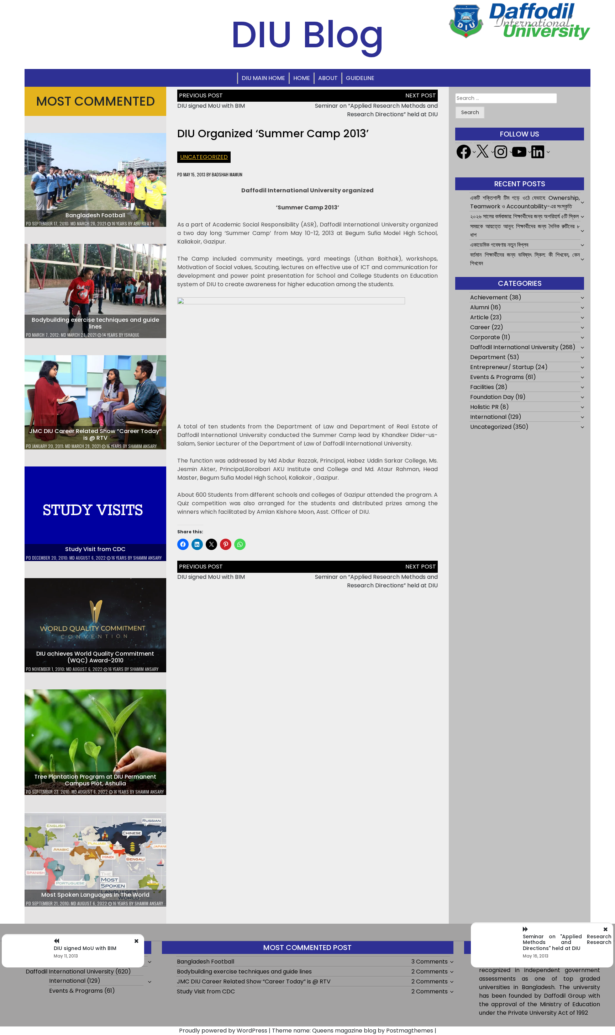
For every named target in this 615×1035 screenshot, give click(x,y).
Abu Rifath (143, 223)
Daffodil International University (514, 347)
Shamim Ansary (142, 446)
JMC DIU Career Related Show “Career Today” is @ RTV (95, 434)
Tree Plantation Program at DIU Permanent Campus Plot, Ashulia (95, 780)
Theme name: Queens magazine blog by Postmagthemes (352, 1030)
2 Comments (429, 971)
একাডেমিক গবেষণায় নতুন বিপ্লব (499, 245)
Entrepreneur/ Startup (502, 367)
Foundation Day (492, 397)
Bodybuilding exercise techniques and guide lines (95, 323)
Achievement (489, 297)
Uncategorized (204, 157)
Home (301, 78)
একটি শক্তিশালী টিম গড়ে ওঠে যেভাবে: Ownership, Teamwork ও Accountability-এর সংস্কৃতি (524, 202)
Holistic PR (484, 407)
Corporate (485, 337)
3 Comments (429, 961)
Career (480, 327)
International (488, 417)
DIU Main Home (263, 78)
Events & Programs (497, 377)
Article (479, 317)
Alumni (479, 307)
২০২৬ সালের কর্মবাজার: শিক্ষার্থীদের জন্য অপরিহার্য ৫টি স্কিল (524, 216)
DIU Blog (307, 34)
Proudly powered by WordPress (223, 1030)
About (328, 78)
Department (488, 357)
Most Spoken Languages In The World (95, 895)
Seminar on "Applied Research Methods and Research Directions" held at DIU (567, 942)
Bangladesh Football (95, 215)
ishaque (131, 335)
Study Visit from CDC (95, 549)
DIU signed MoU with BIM (211, 106)
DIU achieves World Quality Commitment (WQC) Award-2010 (95, 657)
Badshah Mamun (227, 174)
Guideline (360, 78)
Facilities (482, 387)
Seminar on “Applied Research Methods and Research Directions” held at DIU (376, 110)
